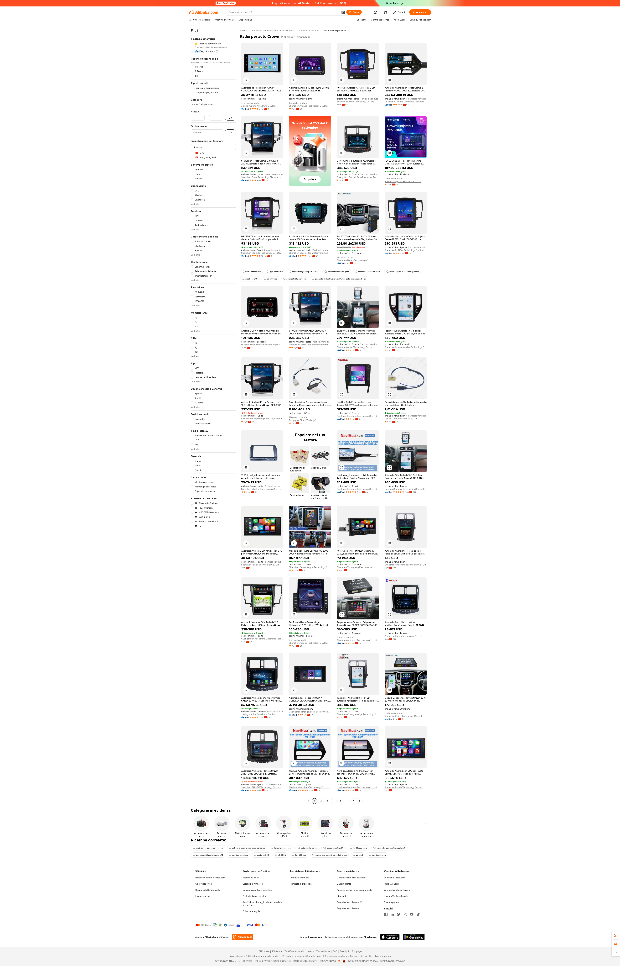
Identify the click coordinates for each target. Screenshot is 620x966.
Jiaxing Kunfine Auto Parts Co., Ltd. (258, 106)
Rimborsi (341, 896)
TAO (335, 951)
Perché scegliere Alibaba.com (210, 877)
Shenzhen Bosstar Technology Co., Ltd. (308, 253)
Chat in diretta (344, 883)
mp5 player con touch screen (209, 848)
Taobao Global (323, 951)
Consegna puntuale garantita (257, 890)
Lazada (310, 951)
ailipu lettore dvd (253, 272)
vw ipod (359, 855)
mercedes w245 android (369, 272)
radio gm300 (263, 855)
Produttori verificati (299, 877)
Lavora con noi (202, 896)
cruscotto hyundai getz (338, 272)
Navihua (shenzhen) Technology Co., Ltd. (357, 416)
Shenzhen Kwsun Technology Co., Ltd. (356, 101)
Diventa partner (392, 902)
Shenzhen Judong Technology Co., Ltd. (308, 643)
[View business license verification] (339, 961)
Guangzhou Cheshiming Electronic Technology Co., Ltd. (262, 638)
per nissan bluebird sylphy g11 (209, 855)
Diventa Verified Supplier (396, 896)
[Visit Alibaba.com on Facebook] (386, 914)
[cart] (385, 12)
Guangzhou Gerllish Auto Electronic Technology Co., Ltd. (358, 177)
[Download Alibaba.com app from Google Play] (414, 937)
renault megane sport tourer (305, 272)
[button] (343, 12)
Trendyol (344, 951)
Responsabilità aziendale (207, 890)
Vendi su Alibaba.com (394, 877)
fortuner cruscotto (282, 848)
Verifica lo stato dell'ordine (397, 890)
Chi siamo (200, 871)
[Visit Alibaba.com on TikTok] (418, 914)
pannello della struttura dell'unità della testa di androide (340, 279)
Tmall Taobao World (294, 951)
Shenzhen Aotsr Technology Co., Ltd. (355, 347)
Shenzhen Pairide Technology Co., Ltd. (260, 564)
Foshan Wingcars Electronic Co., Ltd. (403, 181)
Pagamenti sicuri (251, 877)
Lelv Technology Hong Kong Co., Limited (261, 418)
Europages (356, 951)
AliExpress (264, 951)
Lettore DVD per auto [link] (335, 30)
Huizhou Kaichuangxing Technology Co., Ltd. (262, 344)
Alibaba (243, 30)
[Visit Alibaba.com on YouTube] (412, 914)
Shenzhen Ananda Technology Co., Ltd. (308, 106)
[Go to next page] (360, 801)
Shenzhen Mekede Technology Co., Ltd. (261, 253)
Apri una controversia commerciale (354, 890)
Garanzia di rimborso (253, 883)
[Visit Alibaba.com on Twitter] (399, 914)
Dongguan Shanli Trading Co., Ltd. (305, 420)
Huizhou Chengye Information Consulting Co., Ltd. (406, 489)
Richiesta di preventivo (301, 883)
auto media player (309, 848)
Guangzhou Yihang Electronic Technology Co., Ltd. (406, 101)
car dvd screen (379, 855)
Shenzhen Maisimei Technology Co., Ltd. (261, 489)
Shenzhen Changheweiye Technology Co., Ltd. (406, 347)
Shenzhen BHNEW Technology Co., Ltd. (404, 250)
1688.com (277, 951)
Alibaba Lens (211, 937)
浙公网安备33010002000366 (363, 961)
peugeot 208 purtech (296, 279)
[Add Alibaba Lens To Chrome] (242, 937)
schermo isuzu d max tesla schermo (248, 848)
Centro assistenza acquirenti (351, 877)
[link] (616, 935)
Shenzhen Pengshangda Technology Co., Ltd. (310, 567)
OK (230, 117)
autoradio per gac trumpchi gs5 (391, 848)
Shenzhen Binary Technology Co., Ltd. (355, 260)
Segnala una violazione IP (349, 902)
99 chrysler (272, 279)
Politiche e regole (251, 911)
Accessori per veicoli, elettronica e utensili (273, 30)
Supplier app (315, 937)
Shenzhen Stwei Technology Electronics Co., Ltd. (262, 177)
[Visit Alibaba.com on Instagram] (405, 914)
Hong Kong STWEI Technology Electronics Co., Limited (310, 344)
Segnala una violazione (348, 908)
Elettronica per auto (309, 30)
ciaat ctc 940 (251, 279)
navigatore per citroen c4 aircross (331, 855)
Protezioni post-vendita (254, 896)
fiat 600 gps (300, 855)
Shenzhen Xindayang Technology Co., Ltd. (405, 564)
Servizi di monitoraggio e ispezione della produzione (262, 903)
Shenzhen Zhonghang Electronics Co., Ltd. (358, 567)
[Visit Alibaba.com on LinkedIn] (392, 914)
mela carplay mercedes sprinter (404, 272)
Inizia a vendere (391, 883)
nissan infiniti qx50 (335, 848)
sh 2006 (282, 855)
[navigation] (213, 416)
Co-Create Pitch (203, 883)
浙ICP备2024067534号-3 (392, 961)
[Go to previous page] (308, 801)
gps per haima (276, 272)
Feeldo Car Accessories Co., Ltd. (401, 418)
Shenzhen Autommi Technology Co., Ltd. (357, 640)
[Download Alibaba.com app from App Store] (390, 937)
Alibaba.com (370, 937)
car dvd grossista (240, 855)
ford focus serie (360, 848)
